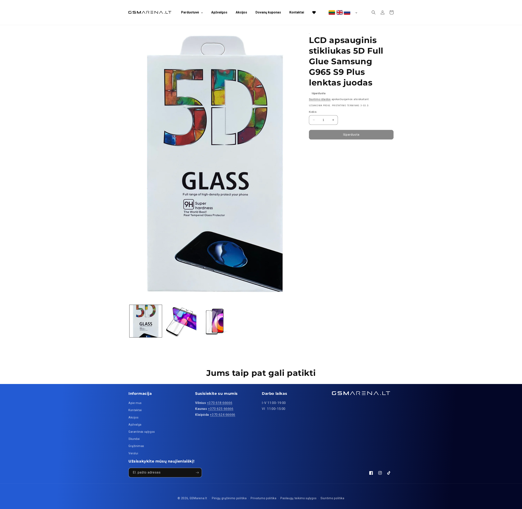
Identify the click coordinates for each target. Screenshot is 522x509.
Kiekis (312, 111)
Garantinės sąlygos (141, 431)
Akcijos (133, 417)
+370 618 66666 (219, 403)
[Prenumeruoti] (197, 472)
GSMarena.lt (198, 498)
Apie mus (135, 403)
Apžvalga (135, 424)
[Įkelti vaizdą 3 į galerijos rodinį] (214, 321)
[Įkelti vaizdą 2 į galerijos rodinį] (180, 321)
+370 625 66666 (220, 409)
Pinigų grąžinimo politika (229, 498)
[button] (373, 12)
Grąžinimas (136, 446)
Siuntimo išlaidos (320, 99)
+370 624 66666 (222, 415)
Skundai (134, 438)
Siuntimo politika (332, 498)
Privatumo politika (263, 498)
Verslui (133, 453)
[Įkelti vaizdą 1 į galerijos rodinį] (145, 321)
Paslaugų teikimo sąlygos (298, 498)
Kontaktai (135, 410)
